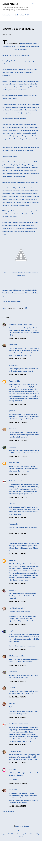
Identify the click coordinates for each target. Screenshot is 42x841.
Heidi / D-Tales (14, 481)
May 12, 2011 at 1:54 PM (17, 806)
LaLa (10, 769)
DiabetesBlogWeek (15, 308)
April (10, 703)
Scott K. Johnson (14, 608)
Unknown (12, 381)
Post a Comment (8, 811)
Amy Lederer (13, 631)
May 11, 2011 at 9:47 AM (17, 404)
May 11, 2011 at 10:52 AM (18, 497)
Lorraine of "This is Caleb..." (19, 324)
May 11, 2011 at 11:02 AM (18, 517)
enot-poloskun (25, 830)
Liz (10, 590)
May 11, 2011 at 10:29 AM (18, 456)
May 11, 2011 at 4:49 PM (17, 717)
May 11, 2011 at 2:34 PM (17, 649)
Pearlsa (11, 524)
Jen (10, 447)
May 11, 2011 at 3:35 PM (17, 697)
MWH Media (10, 3)
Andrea (11, 672)
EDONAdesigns (14, 656)
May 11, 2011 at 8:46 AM (17, 338)
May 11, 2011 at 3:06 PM (17, 665)
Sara (10, 540)
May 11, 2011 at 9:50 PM (17, 745)
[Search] (33, 3)
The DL (11, 790)
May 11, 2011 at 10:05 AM (18, 422)
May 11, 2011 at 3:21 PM (17, 681)
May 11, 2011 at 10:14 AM (18, 440)
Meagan (11, 429)
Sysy (10, 411)
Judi (10, 560)
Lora (10, 687)
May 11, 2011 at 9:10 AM (17, 374)
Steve (10, 503)
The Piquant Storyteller (17, 724)
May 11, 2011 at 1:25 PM (17, 602)
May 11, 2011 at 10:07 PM (17, 763)
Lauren (11, 365)
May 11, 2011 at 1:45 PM (17, 624)
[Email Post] (26, 308)
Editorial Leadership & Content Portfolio (16, 15)
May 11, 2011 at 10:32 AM (18, 474)
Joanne (11, 345)
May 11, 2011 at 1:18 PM (17, 554)
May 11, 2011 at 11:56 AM (18, 533)
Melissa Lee (13, 751)
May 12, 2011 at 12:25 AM (18, 783)
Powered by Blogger (22, 826)
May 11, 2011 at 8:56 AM (17, 359)
